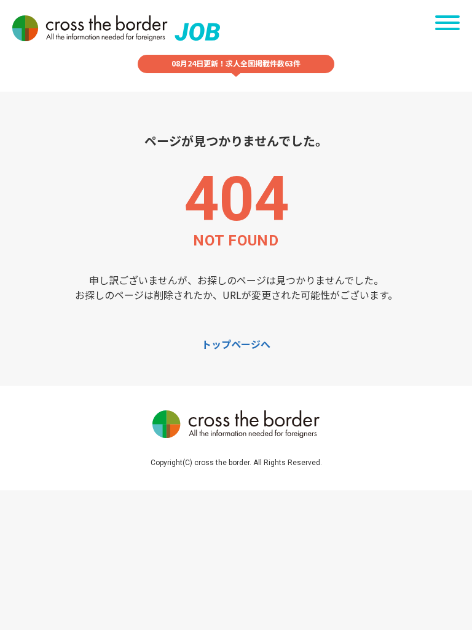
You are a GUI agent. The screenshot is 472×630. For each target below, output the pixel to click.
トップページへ (236, 344)
